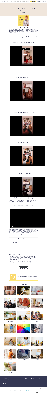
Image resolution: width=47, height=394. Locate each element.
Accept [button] (37, 392)
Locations (18, 1)
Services (14, 1)
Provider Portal (43, 1)
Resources (27, 1)
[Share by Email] (25, 27)
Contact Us (5, 378)
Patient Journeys (24, 6)
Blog (20, 6)
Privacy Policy (27, 390)
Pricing (11, 1)
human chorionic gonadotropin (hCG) (27, 198)
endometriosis (33, 29)
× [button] (40, 388)
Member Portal (39, 1)
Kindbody (24, 12)
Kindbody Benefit (22, 1)
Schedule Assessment (23, 266)
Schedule (33, 1)
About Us (8, 1)
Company (25, 378)
